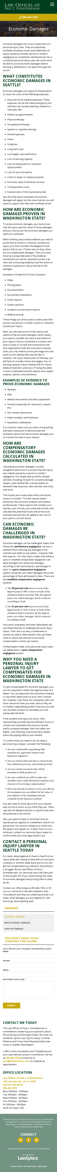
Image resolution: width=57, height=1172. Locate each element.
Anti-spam (42, 1166)
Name (6, 951)
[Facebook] (28, 1140)
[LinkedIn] (20, 1140)
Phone (7, 961)
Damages (11, 908)
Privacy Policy (30, 1166)
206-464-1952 (30, 17)
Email (7, 970)
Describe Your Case (14, 979)
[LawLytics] (28, 1157)
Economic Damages (15, 917)
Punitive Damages (14, 929)
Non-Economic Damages (17, 923)
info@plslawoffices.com (16, 1061)
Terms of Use (16, 1166)
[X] (36, 1140)
